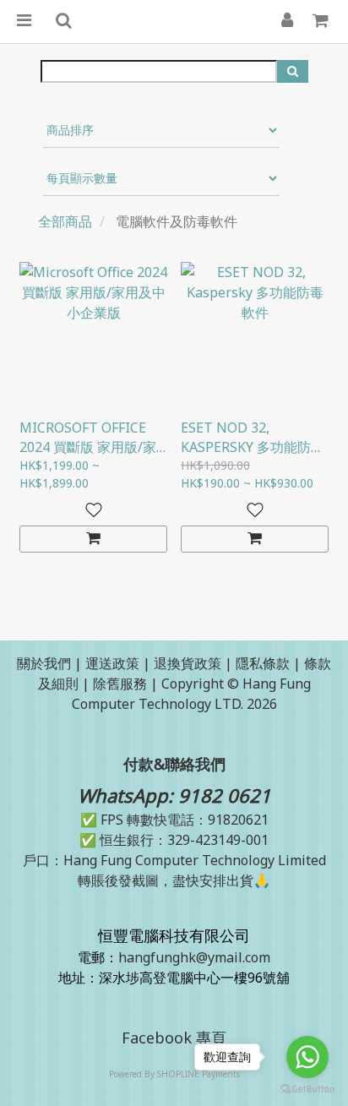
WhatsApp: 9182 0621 (174, 795)
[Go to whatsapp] (307, 1057)
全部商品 (65, 221)
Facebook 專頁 (174, 1037)
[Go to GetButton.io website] (307, 1089)
